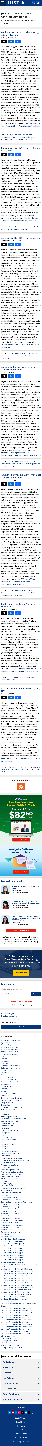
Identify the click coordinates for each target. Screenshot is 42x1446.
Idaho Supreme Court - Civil (11, 1130)
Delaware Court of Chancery (11, 1098)
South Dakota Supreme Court (12, 1197)
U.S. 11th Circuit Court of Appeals (13, 1241)
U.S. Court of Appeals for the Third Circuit (16, 1294)
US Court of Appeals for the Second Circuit (16, 1324)
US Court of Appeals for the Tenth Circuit (16, 1331)
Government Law (7, 1123)
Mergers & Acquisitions (9, 1165)
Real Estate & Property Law (11, 1193)
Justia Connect (21, 1418)
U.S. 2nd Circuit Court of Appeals (13, 1246)
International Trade (23, 137)
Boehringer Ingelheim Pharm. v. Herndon (18, 605)
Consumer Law (6, 1086)
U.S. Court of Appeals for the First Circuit (15, 1278)
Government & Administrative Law (13, 1119)
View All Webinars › (21, 930)
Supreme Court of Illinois (10, 1211)
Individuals (8, 1367)
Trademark (5, 1234)
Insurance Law (6, 1137)
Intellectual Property (29, 461)
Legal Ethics (5, 1156)
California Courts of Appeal (11, 1068)
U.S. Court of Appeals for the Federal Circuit (17, 1274)
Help (21, 1430)
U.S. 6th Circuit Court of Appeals (12, 1255)
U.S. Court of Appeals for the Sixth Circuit (16, 1290)
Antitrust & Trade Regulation (11, 1047)
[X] (29, 1412)
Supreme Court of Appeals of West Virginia (16, 1202)
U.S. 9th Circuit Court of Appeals (12, 1262)
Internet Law (5, 1146)
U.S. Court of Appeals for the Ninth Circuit (16, 1283)
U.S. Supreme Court (8, 1301)
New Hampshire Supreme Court (12, 1172)
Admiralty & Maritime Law (10, 1040)
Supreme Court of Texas (10, 1227)
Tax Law (4, 1230)
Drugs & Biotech (15, 135)
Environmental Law (8, 1109)
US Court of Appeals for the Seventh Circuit (16, 1327)
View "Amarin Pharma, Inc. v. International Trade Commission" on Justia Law (19, 582)
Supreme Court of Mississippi (11, 1213)
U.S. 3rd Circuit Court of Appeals (12, 1248)
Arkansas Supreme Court (10, 1054)
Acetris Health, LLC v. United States (20, 237)
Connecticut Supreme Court (11, 1082)
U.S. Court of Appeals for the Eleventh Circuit (17, 1271)
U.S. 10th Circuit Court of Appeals (13, 1239)
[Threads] (22, 1412)
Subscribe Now (21, 973)
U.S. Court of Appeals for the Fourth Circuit (16, 1280)
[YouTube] (13, 1412)
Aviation (4, 1056)
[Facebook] (16, 1412)
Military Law (5, 1167)
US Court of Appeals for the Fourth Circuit (16, 1320)
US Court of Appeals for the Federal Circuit (16, 1313)
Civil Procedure (6, 1070)
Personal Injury (6, 1183)
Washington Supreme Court (11, 1341)
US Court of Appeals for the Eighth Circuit (16, 1308)
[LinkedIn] (9, 1412)
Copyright (4, 1091)
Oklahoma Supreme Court (10, 1179)
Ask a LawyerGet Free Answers (9, 1014)
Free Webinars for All (11, 881)
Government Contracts (30, 353)
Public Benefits (6, 1190)
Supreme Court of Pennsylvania (12, 1225)
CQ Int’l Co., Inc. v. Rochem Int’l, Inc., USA (20, 690)
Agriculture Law (6, 1042)
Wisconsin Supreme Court (10, 1345)
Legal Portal (21, 1422)
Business (7, 1372)
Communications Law (9, 1079)
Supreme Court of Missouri (11, 1216)
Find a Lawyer (8, 984)
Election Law (5, 1105)
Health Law (5, 1128)
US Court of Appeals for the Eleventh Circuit (17, 1310)
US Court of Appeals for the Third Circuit (15, 1334)
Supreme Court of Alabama (11, 1200)
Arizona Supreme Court (9, 1052)
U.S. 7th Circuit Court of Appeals (12, 1257)
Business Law (14, 767)
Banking (4, 1059)
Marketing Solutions (12, 1399)
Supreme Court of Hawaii (10, 1209)
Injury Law (5, 1135)
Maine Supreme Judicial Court (11, 1158)
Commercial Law (26, 767)
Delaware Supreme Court (10, 1100)
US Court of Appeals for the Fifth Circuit (15, 1315)
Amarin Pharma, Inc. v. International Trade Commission (21, 476)
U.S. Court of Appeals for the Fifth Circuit (15, 1276)
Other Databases (11, 1394)
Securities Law (6, 1195)
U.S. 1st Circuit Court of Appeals (12, 1243)
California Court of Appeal (10, 1066)
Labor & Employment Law (10, 1153)
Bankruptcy (5, 1061)
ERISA (3, 1112)
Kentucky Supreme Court (10, 1151)
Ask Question (21, 1027)
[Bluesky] (26, 1412)
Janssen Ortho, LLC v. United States (20, 148)
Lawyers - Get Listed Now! (21, 1001)
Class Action (5, 1075)
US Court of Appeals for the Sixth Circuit (15, 1329)
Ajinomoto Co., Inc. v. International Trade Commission (20, 368)
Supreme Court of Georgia (10, 1207)
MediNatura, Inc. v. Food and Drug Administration (20, 33)
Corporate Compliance (9, 1093)
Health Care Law (7, 1126)
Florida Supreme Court (9, 1116)
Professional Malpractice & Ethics (13, 1188)
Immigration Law (7, 1133)
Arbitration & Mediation (9, 1049)
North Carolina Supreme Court (12, 1176)
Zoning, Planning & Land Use (11, 1347)
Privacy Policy (21, 1438)
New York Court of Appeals (11, 1174)
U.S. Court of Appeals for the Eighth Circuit (16, 1269)
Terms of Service (21, 1434)
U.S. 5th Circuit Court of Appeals (12, 1253)
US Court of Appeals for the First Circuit (15, 1317)
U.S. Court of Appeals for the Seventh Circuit (17, 1287)
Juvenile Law (5, 1149)
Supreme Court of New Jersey (12, 1220)
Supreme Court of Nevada (10, 1218)
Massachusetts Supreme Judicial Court (15, 1160)
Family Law (5, 1114)
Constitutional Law (8, 1084)
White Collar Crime (8, 1343)
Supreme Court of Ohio (9, 1223)
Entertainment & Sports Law (11, 1107)
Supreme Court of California (11, 1204)
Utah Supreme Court (8, 1338)
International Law (28, 677)
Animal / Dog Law (7, 1045)
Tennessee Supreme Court (10, 1232)
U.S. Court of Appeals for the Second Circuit (17, 1285)
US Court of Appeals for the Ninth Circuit (15, 1322)
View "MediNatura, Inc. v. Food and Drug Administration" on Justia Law (20, 126)
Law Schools (8, 1378)
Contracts (36, 767)
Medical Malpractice (8, 1163)
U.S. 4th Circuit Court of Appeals (12, 1250)
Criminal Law (5, 1096)
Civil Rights (5, 1073)
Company (21, 1426)
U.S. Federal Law (10, 1383)
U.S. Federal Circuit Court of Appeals (14, 1299)
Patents (19, 464)
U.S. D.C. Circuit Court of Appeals (13, 1297)
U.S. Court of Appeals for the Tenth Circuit (16, 1292)
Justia (24, 1408)
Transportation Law (8, 1237)
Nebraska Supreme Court (10, 1170)
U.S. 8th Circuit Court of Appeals (12, 1260)
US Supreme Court (8, 1336)
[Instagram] (19, 1412)
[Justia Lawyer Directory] (32, 1412)
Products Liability (7, 1186)
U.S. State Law (9, 1388)
